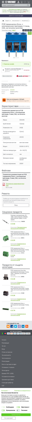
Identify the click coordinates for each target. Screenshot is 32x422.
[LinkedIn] (23, 326)
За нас (4, 346)
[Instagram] (19, 326)
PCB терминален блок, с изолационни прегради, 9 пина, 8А (20, 305)
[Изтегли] (4, 184)
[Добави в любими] (29, 81)
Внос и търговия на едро (9, 364)
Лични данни (5, 370)
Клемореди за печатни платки (18, 244)
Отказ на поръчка (7, 352)
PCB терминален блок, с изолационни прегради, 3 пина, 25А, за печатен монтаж (20, 250)
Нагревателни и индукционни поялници (19, 228)
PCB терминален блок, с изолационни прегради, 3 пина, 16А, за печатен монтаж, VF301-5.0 (20, 289)
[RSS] (26, 326)
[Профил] (18, 2)
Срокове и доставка (8, 379)
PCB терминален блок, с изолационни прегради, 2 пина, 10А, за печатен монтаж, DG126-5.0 (20, 234)
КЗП (3, 385)
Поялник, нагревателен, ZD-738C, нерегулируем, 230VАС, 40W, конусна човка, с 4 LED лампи (19, 217)
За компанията (6, 355)
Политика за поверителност (22, 390)
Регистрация (5, 361)
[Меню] (3, 2)
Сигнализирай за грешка (23, 106)
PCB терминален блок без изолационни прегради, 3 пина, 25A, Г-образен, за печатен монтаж (20, 273)
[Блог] (8, 326)
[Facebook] (11, 326)
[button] (5, 391)
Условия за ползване (8, 376)
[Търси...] (28, 5)
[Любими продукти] (25, 2)
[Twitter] (15, 326)
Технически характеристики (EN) (15, 184)
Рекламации (5, 343)
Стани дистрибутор (7, 382)
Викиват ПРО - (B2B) (8, 373)
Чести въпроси (6, 358)
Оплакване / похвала (8, 367)
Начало (4, 340)
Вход (16, 205)
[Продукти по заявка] (22, 2)
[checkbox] (3, 407)
